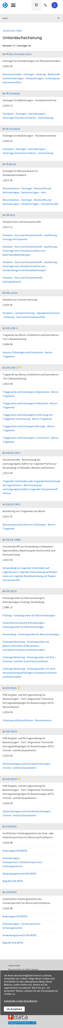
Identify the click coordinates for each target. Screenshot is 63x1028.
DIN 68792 (11, 892)
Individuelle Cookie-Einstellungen (20, 1001)
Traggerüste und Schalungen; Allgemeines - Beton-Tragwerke (31, 393)
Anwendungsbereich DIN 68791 (20, 873)
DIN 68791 (11, 826)
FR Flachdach (12, 93)
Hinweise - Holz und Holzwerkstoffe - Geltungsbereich (23, 279)
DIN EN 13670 (12, 504)
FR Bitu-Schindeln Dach (18, 54)
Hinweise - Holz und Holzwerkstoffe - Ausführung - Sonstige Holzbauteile (30, 237)
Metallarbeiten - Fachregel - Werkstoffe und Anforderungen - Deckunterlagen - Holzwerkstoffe (30, 201)
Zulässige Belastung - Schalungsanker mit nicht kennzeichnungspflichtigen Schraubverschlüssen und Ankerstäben (30, 672)
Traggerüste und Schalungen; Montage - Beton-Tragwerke (29, 428)
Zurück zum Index (12, 30)
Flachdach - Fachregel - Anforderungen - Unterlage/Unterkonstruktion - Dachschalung (28, 115)
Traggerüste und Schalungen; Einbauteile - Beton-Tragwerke (30, 405)
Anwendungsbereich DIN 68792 (20, 935)
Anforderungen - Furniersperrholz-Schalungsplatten (22, 925)
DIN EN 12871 (12, 452)
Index (5, 18)
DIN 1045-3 (11, 328)
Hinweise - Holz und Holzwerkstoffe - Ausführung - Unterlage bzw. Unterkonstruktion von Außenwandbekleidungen (30, 250)
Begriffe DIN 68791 (13, 881)
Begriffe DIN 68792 (13, 942)
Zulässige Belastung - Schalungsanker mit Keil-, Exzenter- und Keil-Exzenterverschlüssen (29, 659)
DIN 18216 (11, 591)
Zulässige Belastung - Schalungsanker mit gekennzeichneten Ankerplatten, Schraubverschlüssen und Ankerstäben (26, 645)
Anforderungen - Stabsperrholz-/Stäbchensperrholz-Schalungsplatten (23, 862)
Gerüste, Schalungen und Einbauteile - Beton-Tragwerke (28, 354)
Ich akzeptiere (14, 1009)
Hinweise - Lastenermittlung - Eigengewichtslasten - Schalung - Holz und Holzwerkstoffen (31, 315)
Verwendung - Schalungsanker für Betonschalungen (31, 634)
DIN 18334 (11, 731)
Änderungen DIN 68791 (15, 850)
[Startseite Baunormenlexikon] (5, 4)
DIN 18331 (11, 688)
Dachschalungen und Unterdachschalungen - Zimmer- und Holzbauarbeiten (27, 765)
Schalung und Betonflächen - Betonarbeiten (27, 720)
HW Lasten (11, 292)
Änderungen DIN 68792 (15, 916)
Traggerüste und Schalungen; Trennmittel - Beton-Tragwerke (31, 439)
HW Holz (10, 215)
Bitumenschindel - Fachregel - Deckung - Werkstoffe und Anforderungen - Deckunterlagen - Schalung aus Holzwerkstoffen (31, 78)
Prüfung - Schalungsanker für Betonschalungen (29, 615)
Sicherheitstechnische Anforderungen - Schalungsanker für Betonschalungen (24, 624)
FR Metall (10, 164)
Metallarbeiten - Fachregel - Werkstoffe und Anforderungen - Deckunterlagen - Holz (27, 190)
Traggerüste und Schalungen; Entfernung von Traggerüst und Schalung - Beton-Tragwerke (28, 416)
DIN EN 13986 (12, 539)
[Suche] (45, 4)
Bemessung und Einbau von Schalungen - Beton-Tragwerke (29, 526)
